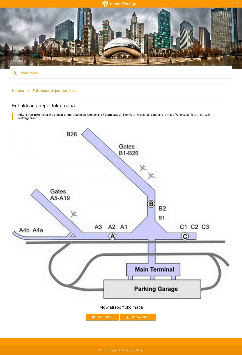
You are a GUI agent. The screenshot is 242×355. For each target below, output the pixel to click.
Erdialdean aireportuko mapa (54, 91)
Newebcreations (132, 350)
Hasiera (18, 91)
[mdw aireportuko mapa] (121, 298)
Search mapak (29, 72)
